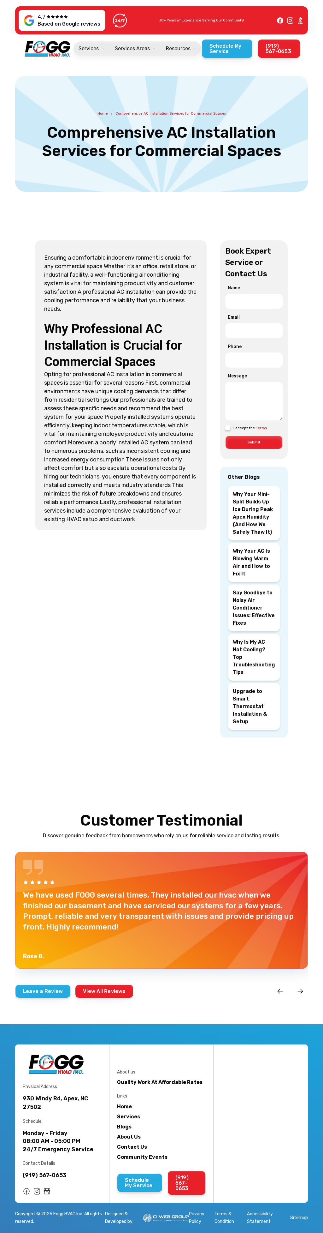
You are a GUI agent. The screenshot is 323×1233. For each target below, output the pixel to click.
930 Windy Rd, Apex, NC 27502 (55, 1102)
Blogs (124, 1127)
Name (234, 288)
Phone (235, 346)
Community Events (142, 1157)
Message (237, 376)
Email (234, 317)
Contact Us (132, 1147)
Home (102, 113)
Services (128, 1117)
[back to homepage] (48, 49)
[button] (91, 48)
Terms (261, 428)
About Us (129, 1137)
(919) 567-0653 (45, 1175)
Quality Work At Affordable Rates (160, 1082)
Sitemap (299, 1217)
